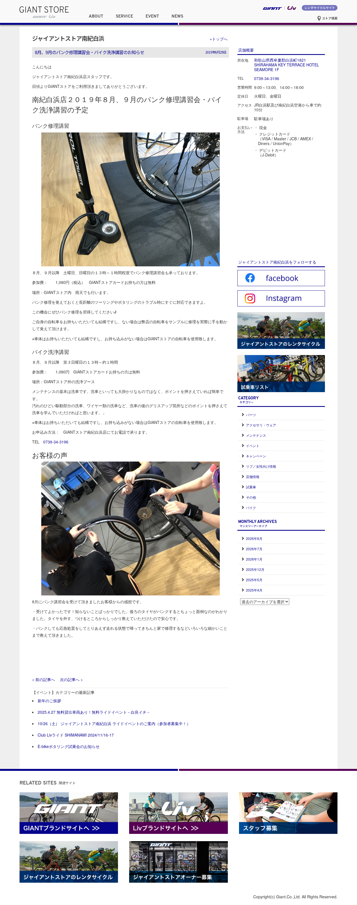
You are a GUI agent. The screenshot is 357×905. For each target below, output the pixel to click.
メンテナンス (256, 435)
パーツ (251, 414)
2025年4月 (254, 590)
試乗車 (251, 486)
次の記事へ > (71, 679)
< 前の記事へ (43, 679)
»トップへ (219, 39)
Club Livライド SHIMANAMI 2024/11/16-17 (76, 735)
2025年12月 (255, 569)
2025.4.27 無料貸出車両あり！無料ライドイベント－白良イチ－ (94, 712)
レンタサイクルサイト (319, 7)
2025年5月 (254, 579)
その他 (251, 497)
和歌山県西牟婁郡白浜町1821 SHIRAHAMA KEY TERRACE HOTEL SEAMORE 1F (286, 64)
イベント (252, 445)
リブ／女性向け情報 (261, 466)
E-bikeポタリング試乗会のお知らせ (69, 746)
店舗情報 (252, 476)
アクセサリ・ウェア (261, 425)
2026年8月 (254, 538)
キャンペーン (256, 455)
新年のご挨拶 (49, 700)
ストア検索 (329, 18)
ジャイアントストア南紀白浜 (68, 38)
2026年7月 (254, 548)
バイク (251, 507)
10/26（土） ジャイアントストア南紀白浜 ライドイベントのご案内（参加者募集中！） (114, 723)
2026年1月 (254, 559)
